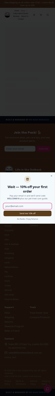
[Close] (51, 176)
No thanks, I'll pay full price (27, 219)
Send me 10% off (28, 213)
